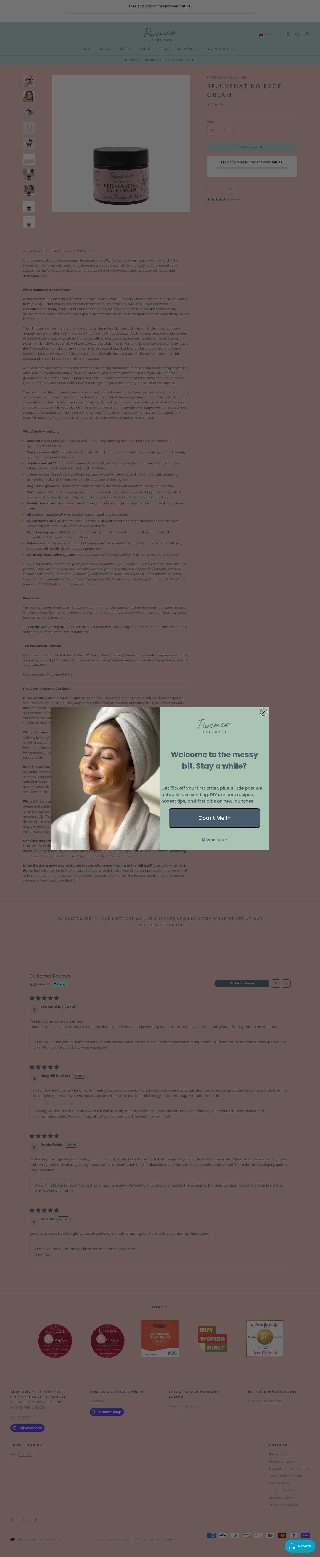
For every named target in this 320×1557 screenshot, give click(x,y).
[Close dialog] (263, 712)
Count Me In (214, 818)
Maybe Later (214, 839)
